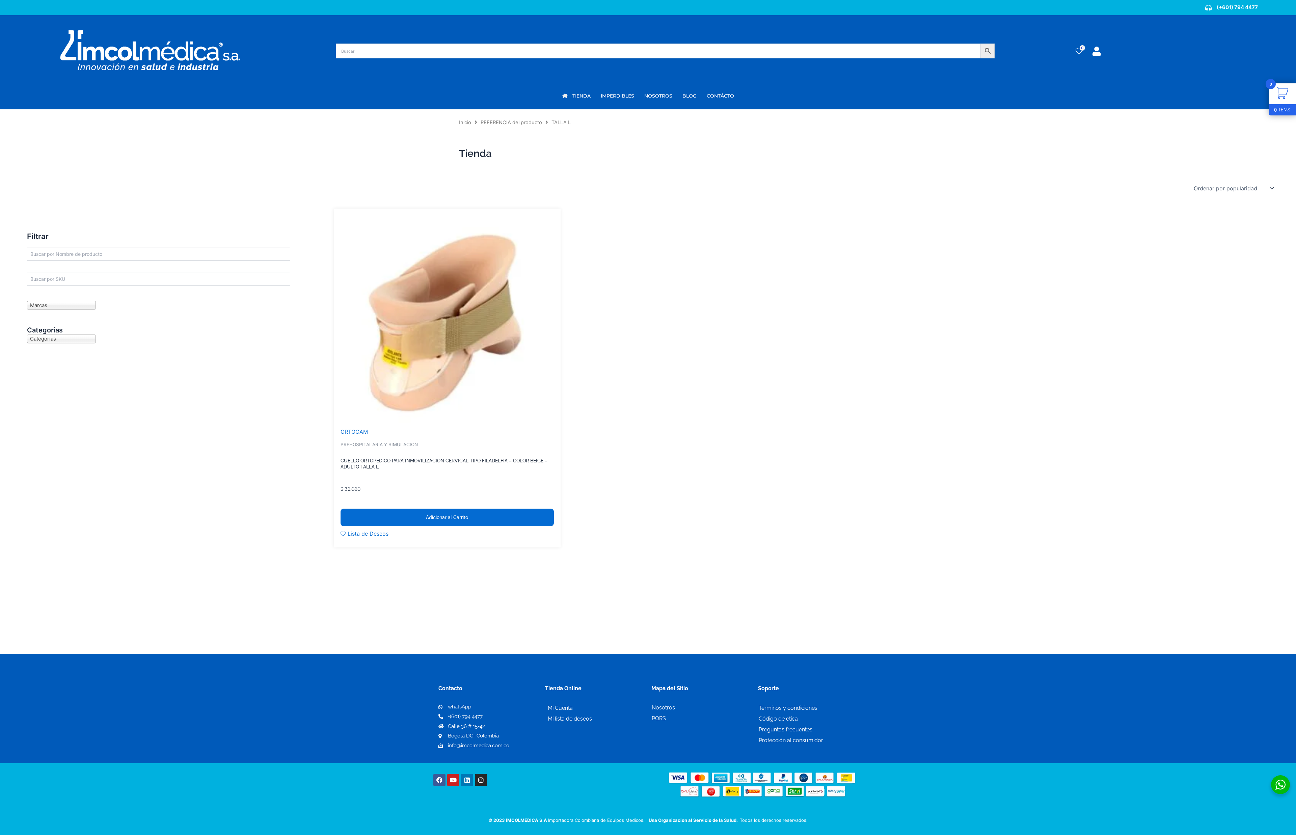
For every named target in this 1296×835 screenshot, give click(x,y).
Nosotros (663, 707)
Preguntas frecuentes (785, 729)
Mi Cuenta (560, 708)
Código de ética (778, 719)
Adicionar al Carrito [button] (447, 517)
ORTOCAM (354, 431)
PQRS (659, 718)
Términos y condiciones (788, 708)
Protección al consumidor (791, 740)
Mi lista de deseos (570, 719)
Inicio (465, 122)
